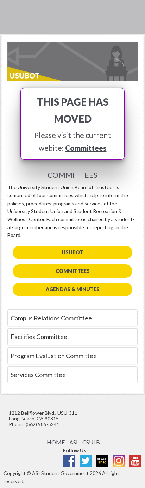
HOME (56, 442)
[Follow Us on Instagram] (119, 460)
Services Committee (38, 374)
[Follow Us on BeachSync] (102, 460)
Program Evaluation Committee (54, 355)
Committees (86, 147)
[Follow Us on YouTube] (135, 460)
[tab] (72, 318)
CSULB (91, 442)
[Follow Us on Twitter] (86, 460)
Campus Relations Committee (51, 318)
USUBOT (72, 252)
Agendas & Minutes (73, 289)
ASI (73, 442)
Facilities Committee (39, 336)
